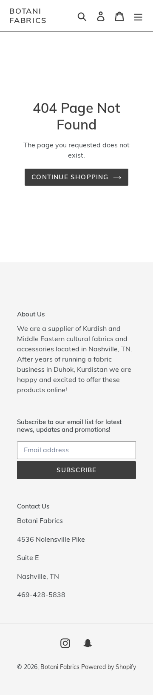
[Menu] (138, 15)
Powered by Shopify (108, 667)
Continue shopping (69, 177)
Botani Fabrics (28, 15)
